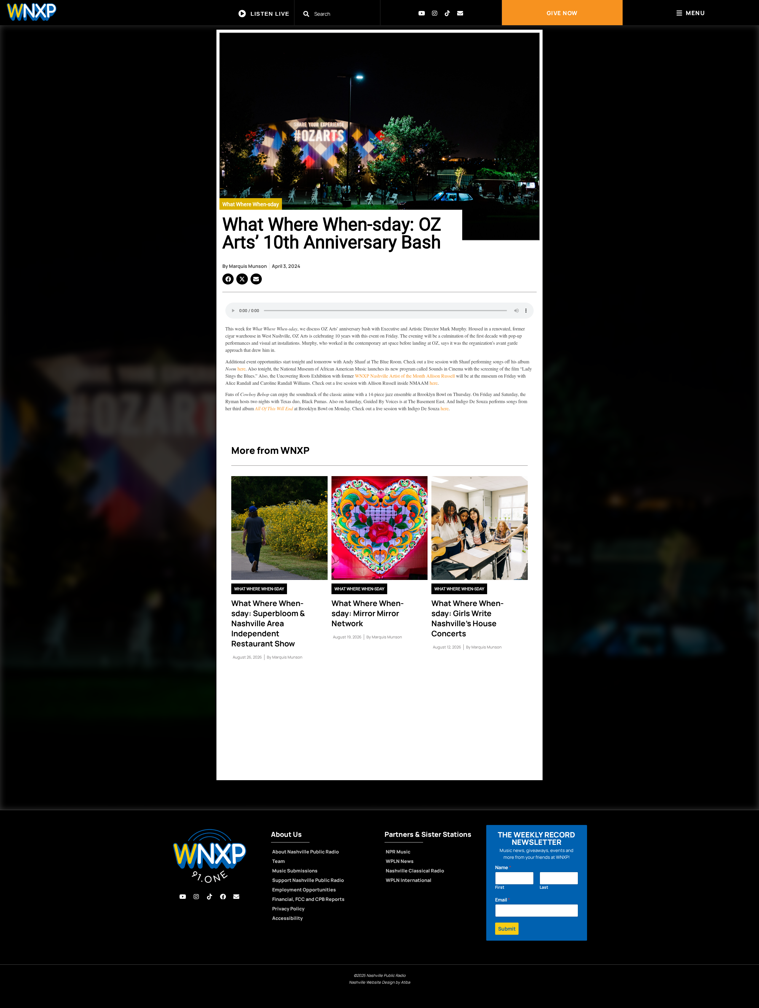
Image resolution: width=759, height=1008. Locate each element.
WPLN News (400, 861)
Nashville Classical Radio (415, 870)
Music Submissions (295, 870)
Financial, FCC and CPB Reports (308, 899)
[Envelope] (460, 13)
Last (544, 887)
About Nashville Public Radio (305, 851)
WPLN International (408, 880)
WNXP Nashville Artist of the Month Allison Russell (405, 376)
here (241, 368)
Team (278, 861)
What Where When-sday (250, 204)
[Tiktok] (447, 13)
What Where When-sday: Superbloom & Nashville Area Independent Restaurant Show (268, 623)
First (499, 887)
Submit (507, 928)
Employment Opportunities (304, 889)
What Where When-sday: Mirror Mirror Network (367, 613)
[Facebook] (223, 897)
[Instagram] (435, 13)
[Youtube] (422, 13)
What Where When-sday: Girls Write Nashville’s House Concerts (467, 618)
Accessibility (287, 918)
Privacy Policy (288, 908)
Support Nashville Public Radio (308, 880)
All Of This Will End (274, 408)
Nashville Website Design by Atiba (379, 982)
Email (502, 900)
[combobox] (341, 13)
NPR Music (398, 851)
